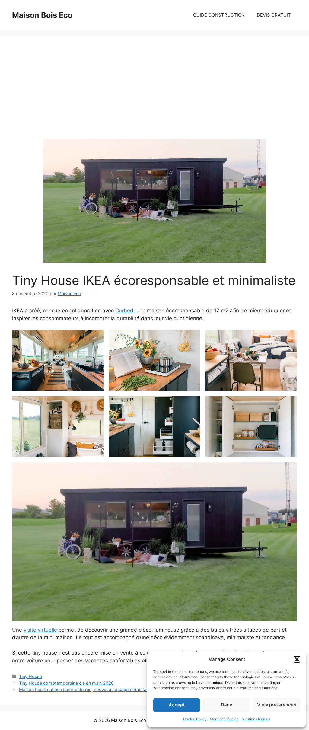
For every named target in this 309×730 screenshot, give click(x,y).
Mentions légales (224, 719)
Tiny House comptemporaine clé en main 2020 (66, 683)
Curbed (124, 311)
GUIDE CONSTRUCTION (219, 15)
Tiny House (30, 676)
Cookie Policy (195, 719)
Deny (226, 705)
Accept (177, 705)
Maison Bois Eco (42, 15)
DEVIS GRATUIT (274, 15)
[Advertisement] (154, 93)
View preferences (276, 705)
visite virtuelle (40, 630)
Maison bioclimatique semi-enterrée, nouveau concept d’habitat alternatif (93, 689)
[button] (297, 659)
